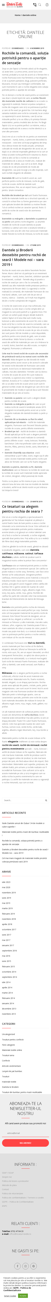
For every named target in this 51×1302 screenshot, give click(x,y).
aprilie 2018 (7, 924)
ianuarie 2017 (8, 945)
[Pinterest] (33, 1266)
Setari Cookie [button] (10, 1296)
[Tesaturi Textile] (14, 4)
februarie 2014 (8, 998)
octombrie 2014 (9, 971)
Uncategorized (8, 1034)
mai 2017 (6, 940)
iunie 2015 (6, 961)
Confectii (6, 1060)
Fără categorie (8, 1045)
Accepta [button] (23, 1295)
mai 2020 (6, 887)
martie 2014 (7, 992)
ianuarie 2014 (8, 1003)
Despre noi (7, 1177)
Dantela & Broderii (10, 1087)
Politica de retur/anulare (12, 1193)
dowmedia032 (18, 48)
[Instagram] (25, 1266)
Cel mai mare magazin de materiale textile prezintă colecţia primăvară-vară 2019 (24, 860)
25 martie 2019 (36, 501)
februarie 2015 (8, 966)
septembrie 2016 (9, 950)
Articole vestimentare (11, 1066)
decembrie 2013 (9, 1008)
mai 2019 (6, 903)
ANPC (4, 1206)
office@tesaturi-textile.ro (20, 1234)
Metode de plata (9, 1185)
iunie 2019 (6, 898)
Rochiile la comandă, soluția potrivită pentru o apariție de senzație (25, 58)
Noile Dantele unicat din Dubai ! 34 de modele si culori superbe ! (23, 825)
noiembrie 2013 (9, 1014)
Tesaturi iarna (8, 1055)
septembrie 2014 (9, 977)
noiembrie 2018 (9, 919)
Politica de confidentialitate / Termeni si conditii (23, 1197)
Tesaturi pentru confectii (13, 1039)
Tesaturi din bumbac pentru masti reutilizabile (22, 1092)
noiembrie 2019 (9, 892)
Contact (5, 1189)
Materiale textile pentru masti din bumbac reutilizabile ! (25, 834)
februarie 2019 (8, 913)
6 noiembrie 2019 (37, 48)
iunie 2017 (6, 934)
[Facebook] (17, 1266)
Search (46, 800)
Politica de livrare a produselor (15, 1181)
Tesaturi (5, 1076)
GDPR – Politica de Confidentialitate (18, 1201)
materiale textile (9, 1081)
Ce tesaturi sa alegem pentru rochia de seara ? (22, 509)
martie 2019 (7, 908)
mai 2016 (6, 956)
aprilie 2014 (7, 987)
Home (17, 15)
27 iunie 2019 (35, 245)
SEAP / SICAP (8, 1172)
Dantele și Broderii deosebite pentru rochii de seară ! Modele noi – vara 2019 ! (24, 257)
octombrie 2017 (9, 929)
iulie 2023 (6, 882)
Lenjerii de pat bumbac (12, 1071)
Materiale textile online (12, 1050)
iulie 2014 (6, 982)
